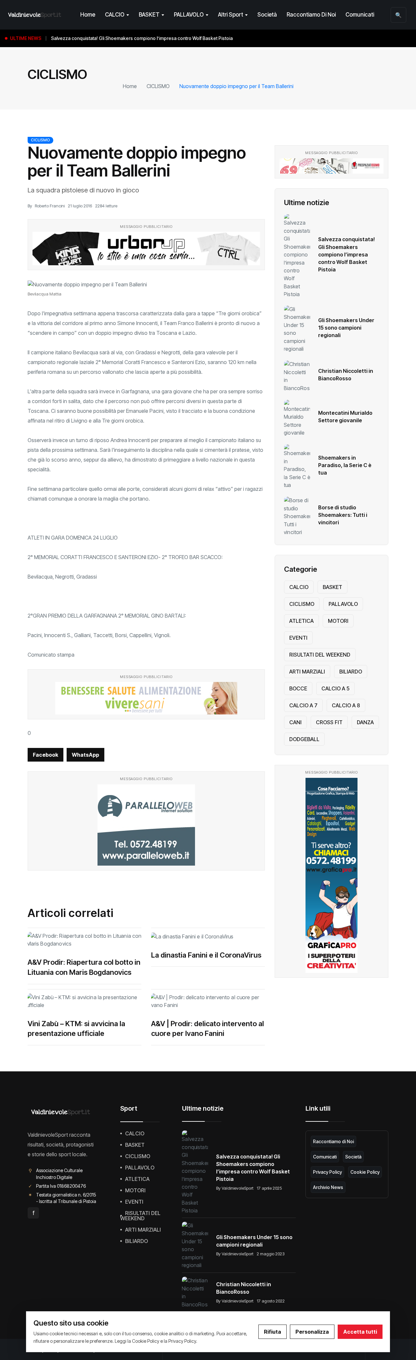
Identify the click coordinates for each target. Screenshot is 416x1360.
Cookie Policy (365, 1172)
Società (267, 14)
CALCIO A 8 (346, 705)
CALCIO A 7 (303, 705)
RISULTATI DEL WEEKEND (319, 654)
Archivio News (328, 1187)
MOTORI (338, 621)
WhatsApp (85, 755)
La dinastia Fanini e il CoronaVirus (206, 955)
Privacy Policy (327, 1172)
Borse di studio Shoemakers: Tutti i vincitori (342, 515)
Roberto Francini (50, 205)
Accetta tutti (360, 1331)
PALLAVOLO (189, 14)
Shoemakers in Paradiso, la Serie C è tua (344, 465)
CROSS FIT (329, 722)
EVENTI (298, 637)
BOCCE (298, 688)
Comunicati (359, 14)
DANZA (365, 722)
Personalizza (312, 1331)
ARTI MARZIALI (307, 671)
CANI (295, 722)
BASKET (149, 14)
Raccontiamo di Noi (311, 14)
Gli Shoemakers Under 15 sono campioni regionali (346, 327)
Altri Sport (230, 14)
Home (87, 14)
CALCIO (114, 14)
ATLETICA (301, 621)
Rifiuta (272, 1331)
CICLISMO (158, 86)
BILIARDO (350, 671)
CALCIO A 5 (335, 688)
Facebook (45, 755)
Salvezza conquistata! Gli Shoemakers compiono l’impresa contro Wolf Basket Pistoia (346, 254)
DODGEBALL (304, 739)
